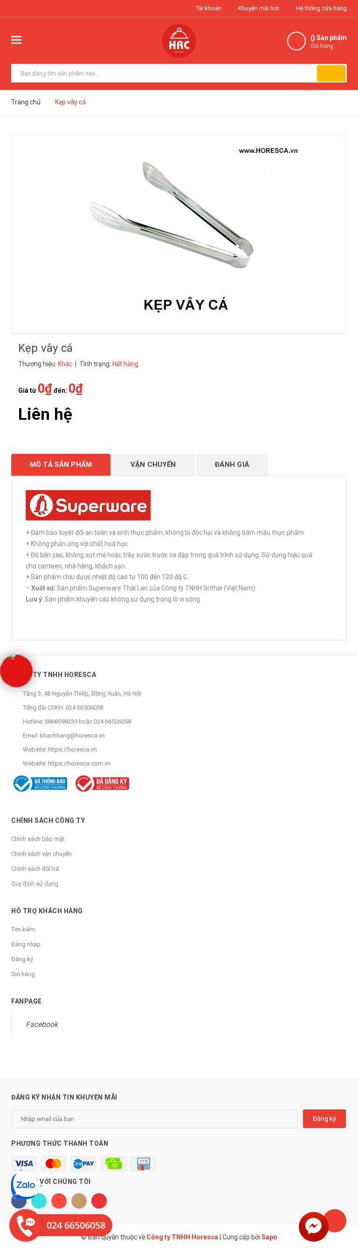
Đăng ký (22, 959)
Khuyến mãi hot (258, 8)
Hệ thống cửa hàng (321, 8)
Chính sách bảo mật (37, 838)
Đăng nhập (26, 944)
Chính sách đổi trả (35, 868)
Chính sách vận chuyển (41, 853)
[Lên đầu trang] (334, 1220)
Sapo (269, 1237)
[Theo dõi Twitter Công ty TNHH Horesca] (39, 1201)
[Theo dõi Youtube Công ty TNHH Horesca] (99, 1201)
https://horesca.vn (72, 749)
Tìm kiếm (23, 929)
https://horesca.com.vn (79, 763)
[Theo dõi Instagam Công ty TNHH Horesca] (79, 1201)
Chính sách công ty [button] (48, 820)
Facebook (42, 1024)
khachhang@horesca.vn (72, 735)
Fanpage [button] (26, 1001)
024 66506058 (84, 707)
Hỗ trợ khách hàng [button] (47, 911)
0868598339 (61, 721)
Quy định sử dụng (34, 883)
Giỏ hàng (23, 974)
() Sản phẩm (328, 41)
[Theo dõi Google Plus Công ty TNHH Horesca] (59, 1201)
